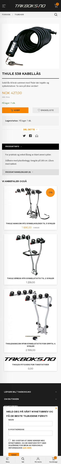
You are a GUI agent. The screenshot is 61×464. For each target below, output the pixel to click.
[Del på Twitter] (24, 136)
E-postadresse (16, 430)
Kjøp (17, 110)
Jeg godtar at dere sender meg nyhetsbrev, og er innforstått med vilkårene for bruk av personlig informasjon (27, 444)
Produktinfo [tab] (12, 146)
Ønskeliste (47, 110)
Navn (11, 420)
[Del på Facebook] (30, 136)
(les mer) (27, 448)
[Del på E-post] (36, 136)
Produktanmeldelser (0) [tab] (18, 172)
